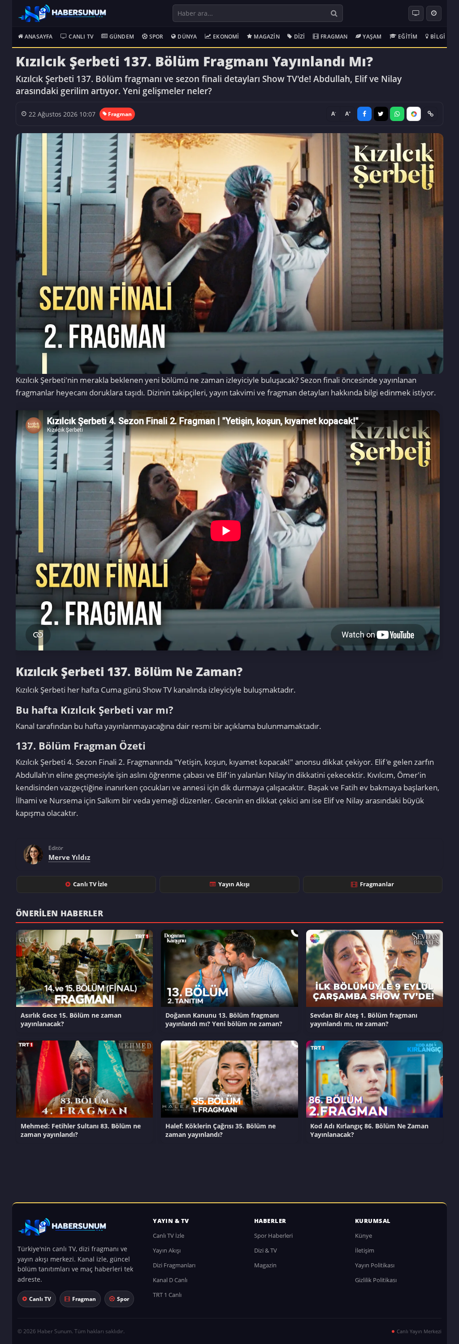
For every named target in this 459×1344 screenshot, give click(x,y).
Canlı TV (81, 36)
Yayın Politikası (374, 1265)
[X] (381, 114)
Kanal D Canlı (170, 1280)
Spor (156, 36)
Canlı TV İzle (90, 884)
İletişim (364, 1250)
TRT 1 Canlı (167, 1295)
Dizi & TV (265, 1250)
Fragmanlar (377, 884)
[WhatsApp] (397, 114)
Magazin (266, 36)
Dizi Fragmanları (174, 1265)
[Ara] (333, 13)
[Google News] (414, 114)
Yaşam (372, 36)
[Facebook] (364, 114)
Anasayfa (39, 36)
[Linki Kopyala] (430, 114)
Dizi (299, 36)
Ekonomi (226, 36)
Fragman (333, 36)
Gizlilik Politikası (376, 1280)
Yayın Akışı (234, 884)
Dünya (187, 36)
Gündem (121, 36)
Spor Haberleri (273, 1235)
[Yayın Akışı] (434, 13)
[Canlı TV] (416, 13)
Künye (363, 1235)
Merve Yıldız (69, 857)
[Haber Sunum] (62, 13)
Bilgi (437, 36)
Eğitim (407, 36)
